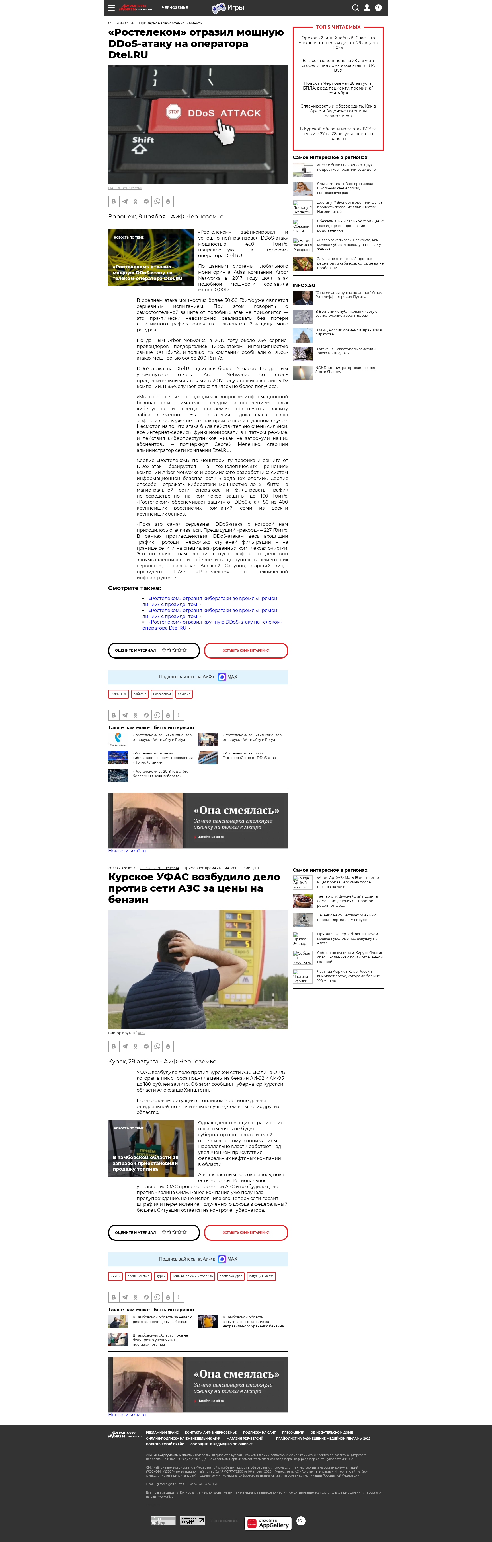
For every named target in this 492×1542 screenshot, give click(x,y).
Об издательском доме (332, 1432)
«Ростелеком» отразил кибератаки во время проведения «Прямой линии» (163, 757)
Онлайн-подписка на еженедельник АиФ (183, 1438)
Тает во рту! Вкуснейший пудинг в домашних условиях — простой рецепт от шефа (347, 901)
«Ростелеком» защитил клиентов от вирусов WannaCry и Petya (162, 737)
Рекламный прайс (162, 1432)
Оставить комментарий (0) (246, 650)
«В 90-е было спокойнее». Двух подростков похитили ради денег (347, 167)
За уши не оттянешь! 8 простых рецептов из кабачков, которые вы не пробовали (350, 263)
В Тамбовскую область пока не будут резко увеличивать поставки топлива (160, 1340)
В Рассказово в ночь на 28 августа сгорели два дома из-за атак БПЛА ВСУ (338, 65)
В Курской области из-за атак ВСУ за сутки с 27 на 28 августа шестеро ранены (338, 134)
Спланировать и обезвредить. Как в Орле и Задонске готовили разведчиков (338, 111)
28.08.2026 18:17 (121, 868)
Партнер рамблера (224, 1520)
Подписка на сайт (259, 1432)
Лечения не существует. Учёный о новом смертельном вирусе (347, 917)
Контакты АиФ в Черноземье (211, 1432)
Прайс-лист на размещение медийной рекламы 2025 (323, 1438)
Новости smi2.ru (127, 851)
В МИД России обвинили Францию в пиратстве (348, 332)
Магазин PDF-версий (245, 1438)
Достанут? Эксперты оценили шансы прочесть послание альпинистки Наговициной (350, 207)
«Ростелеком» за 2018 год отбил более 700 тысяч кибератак (161, 773)
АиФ (141, 1033)
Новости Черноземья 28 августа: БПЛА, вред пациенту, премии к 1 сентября (338, 88)
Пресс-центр (293, 1432)
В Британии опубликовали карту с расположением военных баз (346, 314)
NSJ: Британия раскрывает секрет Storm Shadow (345, 370)
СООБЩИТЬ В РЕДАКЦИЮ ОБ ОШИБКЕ (221, 1444)
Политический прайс (165, 1444)
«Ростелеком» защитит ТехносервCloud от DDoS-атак (249, 755)
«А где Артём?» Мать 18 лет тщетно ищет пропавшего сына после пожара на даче (348, 882)
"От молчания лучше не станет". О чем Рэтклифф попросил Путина (348, 295)
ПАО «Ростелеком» (125, 188)
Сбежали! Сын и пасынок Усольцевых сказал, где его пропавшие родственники (350, 225)
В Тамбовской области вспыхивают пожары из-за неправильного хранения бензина (253, 1321)
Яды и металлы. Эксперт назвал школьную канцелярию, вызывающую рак (345, 188)
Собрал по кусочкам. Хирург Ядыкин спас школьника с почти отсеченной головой (350, 957)
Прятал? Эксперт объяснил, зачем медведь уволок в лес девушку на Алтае (347, 938)
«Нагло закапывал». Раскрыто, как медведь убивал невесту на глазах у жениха (349, 244)
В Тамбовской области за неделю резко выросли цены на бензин (162, 1319)
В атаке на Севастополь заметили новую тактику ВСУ (345, 351)
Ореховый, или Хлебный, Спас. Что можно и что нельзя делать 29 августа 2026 (338, 43)
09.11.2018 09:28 (121, 23)
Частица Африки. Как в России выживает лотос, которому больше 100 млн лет (348, 976)
